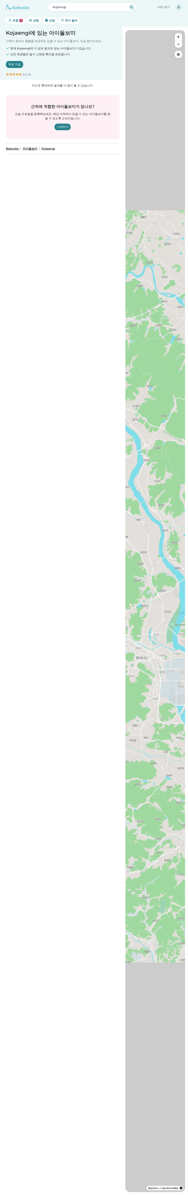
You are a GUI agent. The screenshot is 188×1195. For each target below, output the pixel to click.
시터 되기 (163, 7)
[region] (155, 611)
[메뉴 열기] (178, 7)
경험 (35, 20)
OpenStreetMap (170, 1188)
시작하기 (62, 127)
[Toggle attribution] (181, 1188)
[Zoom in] (178, 36)
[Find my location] (178, 54)
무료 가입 (14, 64)
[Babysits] (17, 7)
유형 (16, 20)
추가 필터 (70, 20)
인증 (51, 20)
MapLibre (153, 1188)
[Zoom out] (178, 44)
